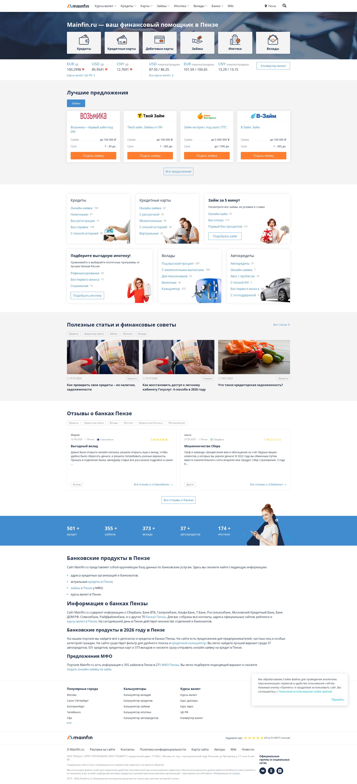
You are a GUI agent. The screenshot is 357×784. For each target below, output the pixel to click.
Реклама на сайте (102, 749)
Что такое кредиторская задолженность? (250, 385)
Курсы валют (104, 6)
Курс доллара (189, 700)
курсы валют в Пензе (82, 621)
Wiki (231, 6)
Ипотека (180, 6)
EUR (70, 64)
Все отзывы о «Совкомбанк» (152, 484)
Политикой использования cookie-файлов (305, 691)
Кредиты (127, 6)
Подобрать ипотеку (87, 295)
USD (95, 64)
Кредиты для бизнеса (151, 422)
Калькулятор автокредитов (141, 718)
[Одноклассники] (271, 770)
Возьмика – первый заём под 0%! (92, 129)
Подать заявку (93, 156)
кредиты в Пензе (100, 582)
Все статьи (280, 324)
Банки (216, 6)
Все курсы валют (160, 75)
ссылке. (236, 773)
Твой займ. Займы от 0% (144, 127)
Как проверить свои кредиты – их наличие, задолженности (101, 387)
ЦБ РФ (184, 712)
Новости (248, 749)
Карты (145, 6)
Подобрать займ (225, 236)
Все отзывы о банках (179, 500)
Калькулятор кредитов (138, 700)
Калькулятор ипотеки (137, 712)
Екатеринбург (76, 706)
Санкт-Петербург (78, 700)
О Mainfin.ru (75, 749)
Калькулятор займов (137, 706)
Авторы (219, 749)
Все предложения (178, 171)
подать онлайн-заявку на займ (89, 669)
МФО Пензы (170, 665)
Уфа (69, 718)
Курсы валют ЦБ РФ (79, 75)
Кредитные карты (94, 333)
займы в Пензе (81, 588)
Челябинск (74, 712)
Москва (71, 695)
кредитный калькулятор (189, 643)
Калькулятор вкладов (137, 695)
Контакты (127, 749)
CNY (120, 64)
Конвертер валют (273, 66)
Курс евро (186, 706)
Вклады (199, 6)
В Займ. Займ (250, 127)
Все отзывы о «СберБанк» (267, 484)
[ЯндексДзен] (279, 770)
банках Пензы (156, 617)
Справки (207, 378)
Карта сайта (200, 749)
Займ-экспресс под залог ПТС (205, 127)
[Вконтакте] (262, 770)
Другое (190, 484)
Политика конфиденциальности (163, 749)
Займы (162, 6)
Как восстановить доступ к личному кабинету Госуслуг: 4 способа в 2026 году (174, 387)
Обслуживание (176, 422)
